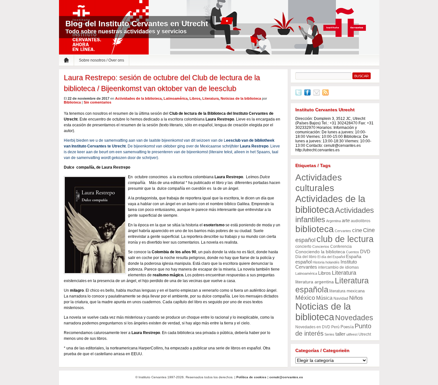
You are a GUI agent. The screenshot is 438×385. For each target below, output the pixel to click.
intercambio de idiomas (338, 267)
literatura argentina (314, 282)
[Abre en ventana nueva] (298, 94)
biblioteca (314, 229)
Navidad (340, 298)
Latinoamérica (176, 98)
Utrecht (364, 334)
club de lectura (345, 239)
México (305, 297)
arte (346, 220)
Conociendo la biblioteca (320, 251)
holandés (332, 262)
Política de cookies (251, 377)
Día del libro (305, 257)
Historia (318, 262)
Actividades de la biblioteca (138, 98)
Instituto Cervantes (344, 23)
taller (340, 334)
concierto (303, 246)
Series (329, 334)
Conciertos (320, 246)
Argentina (333, 221)
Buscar (361, 76)
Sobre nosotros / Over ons (101, 60)
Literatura (210, 98)
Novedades (354, 318)
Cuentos (352, 252)
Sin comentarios (97, 102)
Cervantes (343, 231)
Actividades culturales (318, 182)
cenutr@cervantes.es (286, 377)
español (303, 261)
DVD (365, 251)
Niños (356, 298)
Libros (195, 98)
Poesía (347, 326)
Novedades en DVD (312, 327)
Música (324, 298)
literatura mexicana (347, 291)
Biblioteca (72, 102)
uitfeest (352, 334)
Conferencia (341, 246)
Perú (335, 327)
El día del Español (331, 257)
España (353, 256)
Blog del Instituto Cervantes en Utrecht (136, 23)
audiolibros (360, 221)
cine (357, 230)
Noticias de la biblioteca (241, 98)
